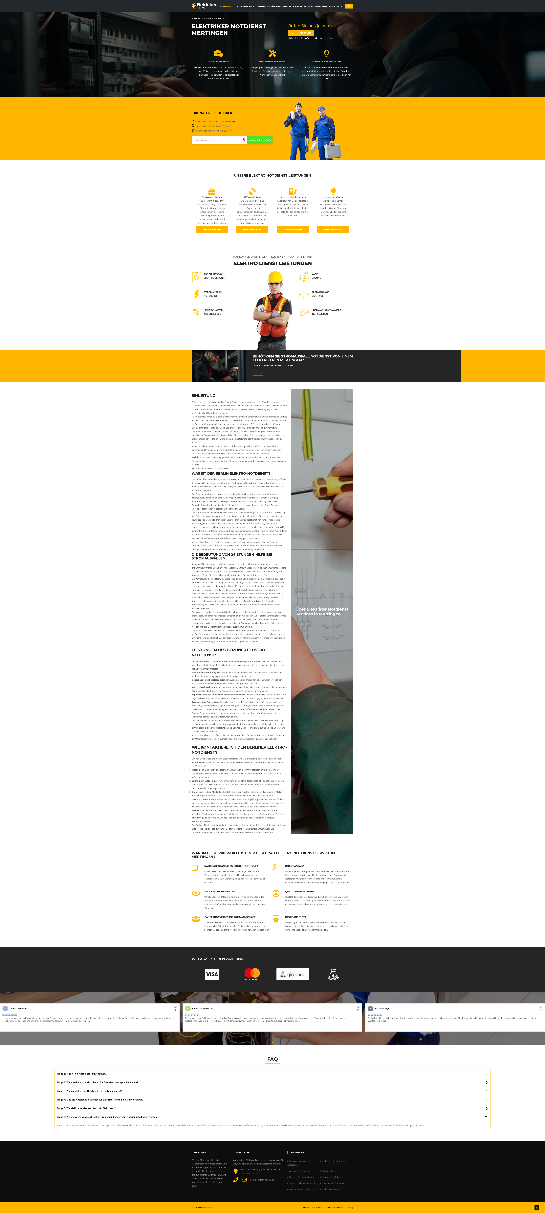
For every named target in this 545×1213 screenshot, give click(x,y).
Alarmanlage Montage (320, 294)
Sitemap (350, 1207)
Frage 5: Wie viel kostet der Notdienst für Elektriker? (86, 1108)
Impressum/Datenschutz (335, 1207)
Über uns (305, 33)
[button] (270, 1042)
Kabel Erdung (316, 276)
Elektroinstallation (331, 1189)
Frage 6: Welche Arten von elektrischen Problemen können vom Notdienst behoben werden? (107, 1117)
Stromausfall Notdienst (213, 294)
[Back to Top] (536, 1207)
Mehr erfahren (212, 229)
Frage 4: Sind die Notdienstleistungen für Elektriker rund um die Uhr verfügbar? (100, 1099)
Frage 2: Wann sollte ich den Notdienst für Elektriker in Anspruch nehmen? (97, 1082)
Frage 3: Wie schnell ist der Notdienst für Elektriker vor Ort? (89, 1091)
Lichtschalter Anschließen (213, 312)
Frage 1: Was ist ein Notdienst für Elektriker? (81, 1073)
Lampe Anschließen (331, 1177)
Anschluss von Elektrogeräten (214, 276)
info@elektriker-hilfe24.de (261, 1179)
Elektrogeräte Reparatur (334, 1161)
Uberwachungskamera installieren (326, 312)
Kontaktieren (317, 1207)
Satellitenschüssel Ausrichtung (303, 1183)
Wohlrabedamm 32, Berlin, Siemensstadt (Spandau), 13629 (261, 1171)
